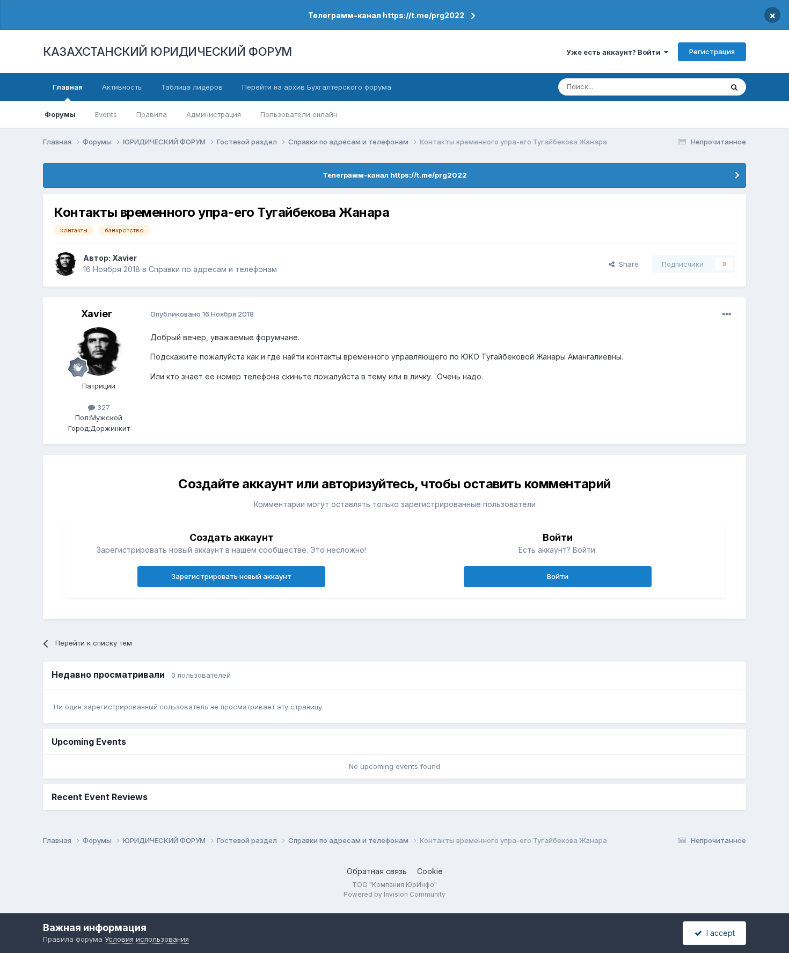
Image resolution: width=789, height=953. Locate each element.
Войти (557, 576)
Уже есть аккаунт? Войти (615, 52)
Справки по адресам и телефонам (213, 269)
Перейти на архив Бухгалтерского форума (316, 87)
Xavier (124, 257)
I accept (718, 932)
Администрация (213, 114)
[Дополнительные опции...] (726, 314)
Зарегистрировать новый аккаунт (231, 576)
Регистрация (712, 51)
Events (106, 114)
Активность (122, 87)
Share (627, 264)
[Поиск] (734, 87)
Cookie (430, 871)
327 (102, 407)
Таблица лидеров (192, 87)
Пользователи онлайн (298, 114)
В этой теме (689, 87)
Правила (151, 114)
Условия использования (147, 939)
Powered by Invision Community (394, 894)
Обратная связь (377, 871)
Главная (68, 87)
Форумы (60, 114)
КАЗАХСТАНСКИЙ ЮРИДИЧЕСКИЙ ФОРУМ (167, 51)
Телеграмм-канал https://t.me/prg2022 (386, 15)
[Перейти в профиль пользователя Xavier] (65, 264)
